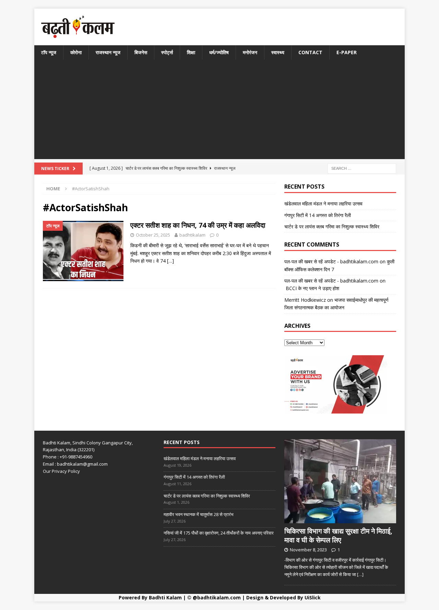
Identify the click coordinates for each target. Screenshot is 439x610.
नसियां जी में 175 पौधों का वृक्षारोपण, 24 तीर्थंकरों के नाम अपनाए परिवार (219, 533)
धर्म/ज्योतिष (219, 52)
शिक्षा (191, 52)
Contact (310, 52)
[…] (170, 261)
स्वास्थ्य (277, 52)
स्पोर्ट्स (167, 52)
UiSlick (313, 597)
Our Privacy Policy (61, 471)
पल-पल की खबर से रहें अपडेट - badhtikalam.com (331, 261)
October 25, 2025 (153, 235)
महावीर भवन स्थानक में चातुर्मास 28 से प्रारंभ (199, 514)
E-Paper (346, 52)
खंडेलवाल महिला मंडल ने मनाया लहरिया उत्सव (323, 203)
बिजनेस (140, 52)
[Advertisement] (219, 111)
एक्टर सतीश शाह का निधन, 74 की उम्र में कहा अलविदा (197, 225)
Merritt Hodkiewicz (305, 300)
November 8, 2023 (308, 550)
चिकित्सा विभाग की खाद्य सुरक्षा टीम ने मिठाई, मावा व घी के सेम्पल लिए (338, 535)
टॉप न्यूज (48, 52)
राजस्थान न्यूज (108, 52)
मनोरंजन (250, 52)
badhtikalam (192, 235)
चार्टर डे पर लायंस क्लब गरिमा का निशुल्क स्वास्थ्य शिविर (331, 226)
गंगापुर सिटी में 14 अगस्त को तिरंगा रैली (317, 215)
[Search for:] (362, 168)
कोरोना (76, 52)
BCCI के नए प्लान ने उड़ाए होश (311, 288)
